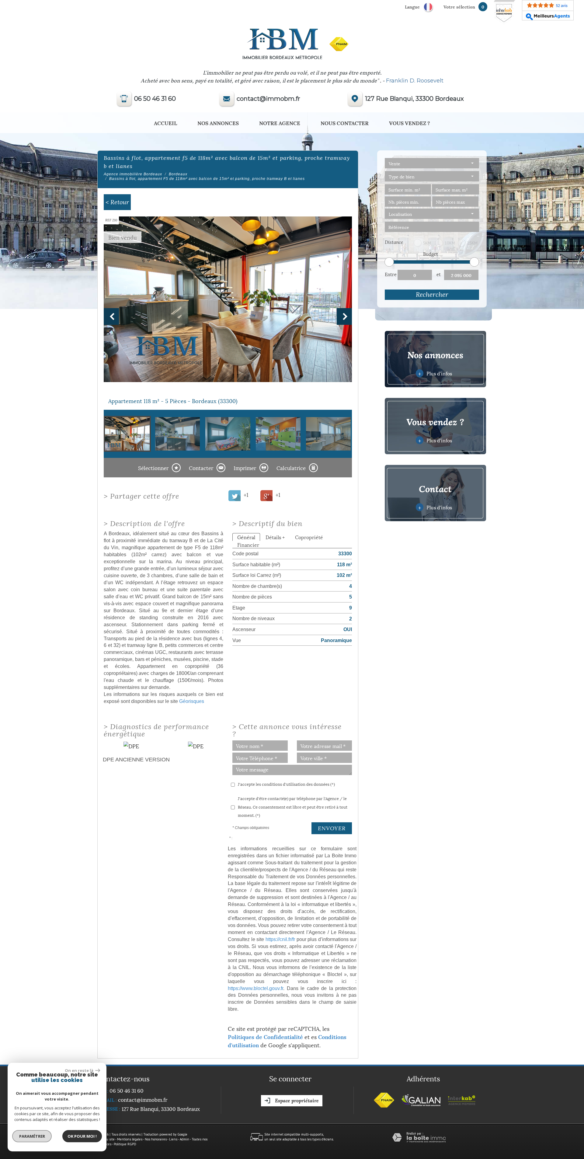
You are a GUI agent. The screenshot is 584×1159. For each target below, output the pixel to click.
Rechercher (432, 294)
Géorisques (191, 701)
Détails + (275, 537)
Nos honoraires (156, 1139)
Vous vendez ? (409, 123)
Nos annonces (218, 123)
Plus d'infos (435, 373)
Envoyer (332, 828)
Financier (248, 544)
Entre (391, 274)
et (438, 274)
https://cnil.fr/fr (280, 939)
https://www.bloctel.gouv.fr (255, 988)
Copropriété (309, 537)
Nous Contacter (345, 123)
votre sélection (459, 6)
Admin (184, 1139)
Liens (173, 1139)
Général (246, 537)
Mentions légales (129, 1139)
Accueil (165, 123)
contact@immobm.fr (268, 98)
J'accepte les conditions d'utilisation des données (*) (286, 784)
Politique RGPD (125, 1144)
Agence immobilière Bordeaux (133, 174)
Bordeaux (178, 174)
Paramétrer (32, 1136)
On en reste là (79, 1070)
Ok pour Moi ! (82, 1136)
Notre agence (279, 123)
